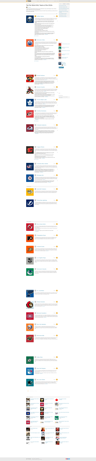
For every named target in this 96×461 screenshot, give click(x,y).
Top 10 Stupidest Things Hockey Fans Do (64, 421)
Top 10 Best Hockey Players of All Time (34, 399)
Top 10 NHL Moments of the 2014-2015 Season (48, 421)
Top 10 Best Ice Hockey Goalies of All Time (34, 408)
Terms (32, 458)
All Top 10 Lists (27, 3)
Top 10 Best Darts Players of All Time (64, 442)
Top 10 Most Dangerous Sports (35, 432)
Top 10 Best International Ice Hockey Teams (63, 408)
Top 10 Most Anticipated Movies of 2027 (64, 8)
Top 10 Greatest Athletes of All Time (49, 428)
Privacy (34, 458)
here (61, 97)
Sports (31, 3)
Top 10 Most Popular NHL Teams (48, 408)
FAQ (38, 458)
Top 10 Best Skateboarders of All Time (35, 437)
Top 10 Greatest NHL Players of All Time (34, 403)
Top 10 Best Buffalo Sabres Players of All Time (48, 417)
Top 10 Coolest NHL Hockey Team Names (48, 412)
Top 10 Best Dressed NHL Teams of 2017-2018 (34, 421)
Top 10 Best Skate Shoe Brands (49, 442)
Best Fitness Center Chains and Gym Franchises (63, 11)
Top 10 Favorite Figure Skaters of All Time (63, 437)
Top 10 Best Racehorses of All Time (64, 433)
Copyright (37, 458)
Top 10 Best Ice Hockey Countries (62, 399)
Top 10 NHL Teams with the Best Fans (48, 403)
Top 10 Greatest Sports (33, 428)
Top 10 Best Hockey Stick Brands (64, 412)
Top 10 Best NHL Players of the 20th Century (34, 417)
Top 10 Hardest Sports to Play (49, 432)
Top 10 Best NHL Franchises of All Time (49, 399)
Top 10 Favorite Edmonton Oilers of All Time (64, 403)
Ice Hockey (33, 3)
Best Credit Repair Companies (63, 13)
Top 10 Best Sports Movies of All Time (64, 428)
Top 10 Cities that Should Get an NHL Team (34, 412)
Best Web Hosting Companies (63, 16)
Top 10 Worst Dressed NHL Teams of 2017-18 (63, 417)
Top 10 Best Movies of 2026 (62, 5)
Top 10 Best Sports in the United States (49, 437)
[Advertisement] (42, 68)
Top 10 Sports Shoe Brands (34, 441)
